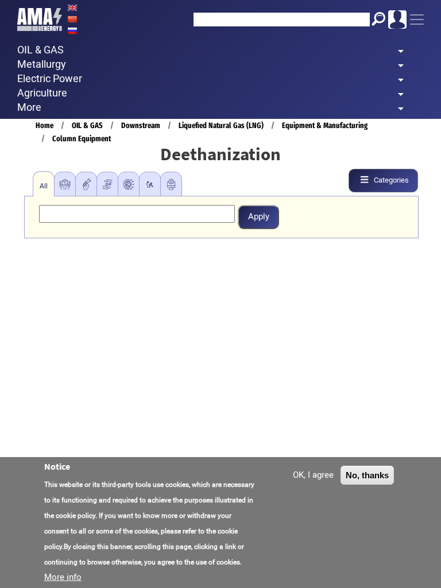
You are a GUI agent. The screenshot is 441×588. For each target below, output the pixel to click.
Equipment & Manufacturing (325, 125)
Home (44, 125)
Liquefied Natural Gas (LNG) (221, 125)
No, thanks (367, 475)
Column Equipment (81, 139)
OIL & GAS (87, 125)
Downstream (140, 125)
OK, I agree (313, 475)
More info (63, 577)
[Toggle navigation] (416, 19)
